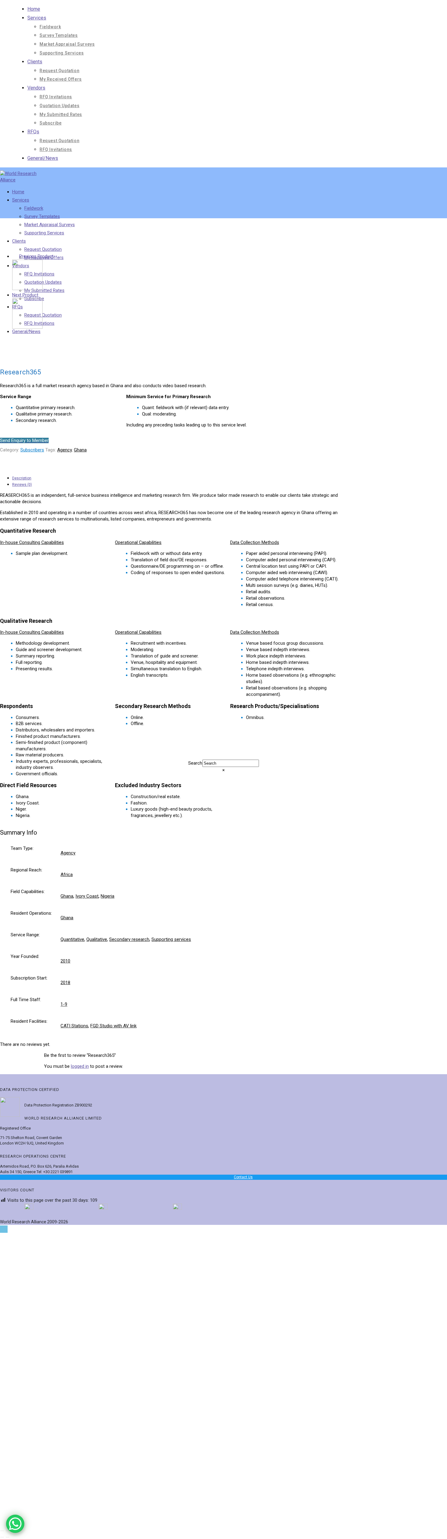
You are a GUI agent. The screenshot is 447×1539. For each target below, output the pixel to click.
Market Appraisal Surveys (67, 44)
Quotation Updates (59, 105)
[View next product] (42, 295)
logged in (80, 1066)
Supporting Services (62, 53)
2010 (65, 961)
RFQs (33, 132)
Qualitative (96, 939)
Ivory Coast (87, 896)
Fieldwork (50, 26)
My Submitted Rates (61, 114)
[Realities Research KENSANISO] (27, 327)
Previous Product (36, 256)
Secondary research (129, 939)
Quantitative (72, 939)
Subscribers (32, 450)
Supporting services (171, 939)
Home (33, 9)
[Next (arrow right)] (7, 1537)
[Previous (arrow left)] (2, 1537)
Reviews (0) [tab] (22, 484)
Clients (34, 62)
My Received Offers (61, 79)
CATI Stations (74, 1026)
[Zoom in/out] (2, 1530)
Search (195, 763)
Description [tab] (21, 478)
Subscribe (50, 123)
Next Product (25, 295)
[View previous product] (15, 256)
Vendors (36, 88)
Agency (64, 450)
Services (36, 18)
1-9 (64, 1004)
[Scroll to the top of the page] (4, 1229)
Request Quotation (59, 70)
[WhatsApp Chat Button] (15, 1524)
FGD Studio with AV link (113, 1026)
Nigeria (107, 896)
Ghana (80, 450)
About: (40, 1411)
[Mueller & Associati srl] (27, 288)
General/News (42, 158)
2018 (65, 982)
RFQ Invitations (56, 96)
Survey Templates (59, 35)
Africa (67, 874)
